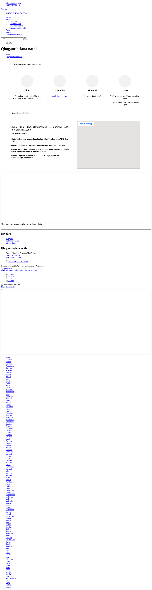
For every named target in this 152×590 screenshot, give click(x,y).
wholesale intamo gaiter (10, 270)
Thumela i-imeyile (8, 287)
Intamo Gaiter (15, 24)
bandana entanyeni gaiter (28, 270)
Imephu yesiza (6, 268)
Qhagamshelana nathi (14, 34)
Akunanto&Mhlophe (18, 28)
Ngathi (8, 17)
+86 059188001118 (13, 5)
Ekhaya (8, 30)
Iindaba (8, 32)
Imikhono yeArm (16, 26)
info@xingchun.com (13, 3)
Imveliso (9, 19)
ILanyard (13, 22)
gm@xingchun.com (59, 96)
